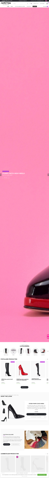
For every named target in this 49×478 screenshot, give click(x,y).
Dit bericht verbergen (42, 474)
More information (15, 444)
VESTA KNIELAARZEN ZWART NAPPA (7, 380)
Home (8, 6)
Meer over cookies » (24, 476)
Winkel (12, 6)
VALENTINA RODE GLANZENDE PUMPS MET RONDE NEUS (23, 380)
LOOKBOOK (35, 6)
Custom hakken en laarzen (20, 6)
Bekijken (35, 414)
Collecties (29, 6)
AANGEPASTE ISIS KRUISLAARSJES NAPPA (36, 379)
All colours (6, 444)
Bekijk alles (24, 387)
